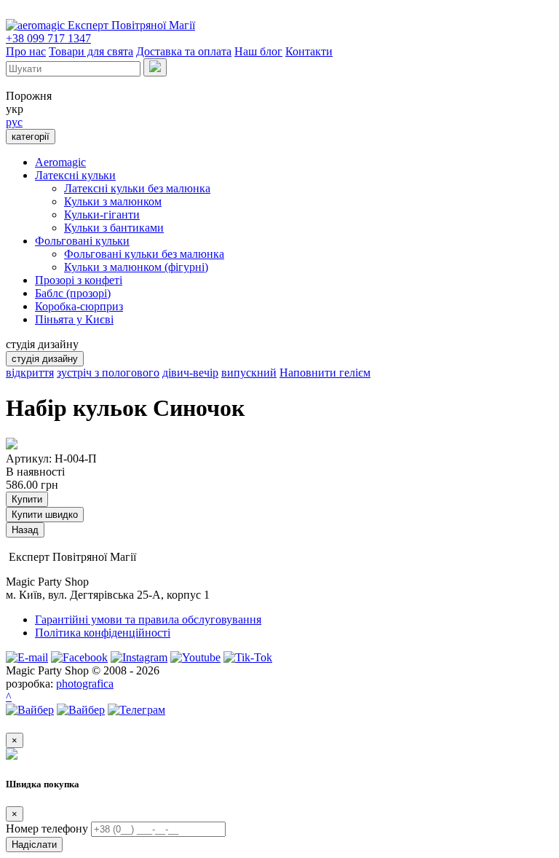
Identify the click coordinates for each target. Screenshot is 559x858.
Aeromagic (60, 162)
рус (14, 122)
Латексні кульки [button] (75, 175)
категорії (30, 136)
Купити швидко (45, 514)
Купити (27, 499)
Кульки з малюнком (113, 201)
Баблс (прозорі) (73, 293)
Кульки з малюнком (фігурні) (136, 267)
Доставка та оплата (183, 51)
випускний (249, 372)
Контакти (309, 51)
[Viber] (30, 710)
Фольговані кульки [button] (82, 241)
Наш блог (258, 51)
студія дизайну (45, 358)
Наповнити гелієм (325, 372)
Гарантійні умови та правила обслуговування (148, 619)
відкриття (30, 372)
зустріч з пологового (108, 372)
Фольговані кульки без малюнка (144, 254)
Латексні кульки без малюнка (137, 188)
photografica (85, 683)
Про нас (26, 51)
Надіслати (34, 844)
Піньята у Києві (74, 319)
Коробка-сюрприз (79, 306)
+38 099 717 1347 (48, 38)
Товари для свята (91, 51)
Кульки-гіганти (102, 214)
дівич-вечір (190, 372)
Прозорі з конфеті (78, 280)
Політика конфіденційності (102, 632)
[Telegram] (136, 710)
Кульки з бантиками (114, 227)
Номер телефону (47, 828)
